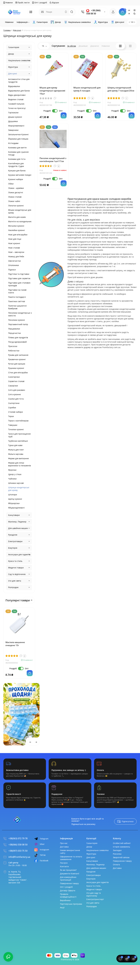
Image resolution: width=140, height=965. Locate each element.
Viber (42, 844)
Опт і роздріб (40, 2)
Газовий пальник (16, 103)
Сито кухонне (14, 394)
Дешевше (83, 46)
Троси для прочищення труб (19, 435)
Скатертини (13, 403)
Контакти (64, 866)
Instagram (44, 849)
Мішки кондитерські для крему (19, 211)
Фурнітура (13, 67)
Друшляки (13, 121)
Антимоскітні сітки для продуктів (19, 80)
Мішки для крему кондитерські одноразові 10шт (52, 90)
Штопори (12, 494)
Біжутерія (12, 548)
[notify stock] (64, 183)
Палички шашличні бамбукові (17, 307)
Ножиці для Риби (16, 256)
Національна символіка (19, 60)
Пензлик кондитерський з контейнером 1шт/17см (53, 160)
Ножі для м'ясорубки (17, 234)
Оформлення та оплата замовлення (71, 858)
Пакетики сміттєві (16, 301)
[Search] (66, 12)
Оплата (116, 864)
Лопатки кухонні (16, 205)
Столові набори (15, 412)
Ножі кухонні (14, 243)
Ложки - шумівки (16, 188)
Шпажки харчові (16, 483)
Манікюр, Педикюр (17, 521)
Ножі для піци (14, 239)
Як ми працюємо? (68, 870)
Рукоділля (12, 534)
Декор (11, 54)
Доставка (64, 846)
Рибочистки (13, 350)
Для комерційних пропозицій (68, 878)
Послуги (64, 863)
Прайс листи (23, 2)
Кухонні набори (15, 179)
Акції (62, 907)
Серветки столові (16, 381)
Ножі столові (14, 247)
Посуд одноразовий (17, 342)
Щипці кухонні (15, 499)
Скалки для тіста (16, 398)
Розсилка (117, 854)
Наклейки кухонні (16, 230)
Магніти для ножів (17, 217)
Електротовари (15, 541)
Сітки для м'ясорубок (18, 372)
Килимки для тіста (16, 159)
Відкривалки (14, 86)
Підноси (12, 269)
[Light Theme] (134, 10)
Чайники (12, 478)
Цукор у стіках (14, 474)
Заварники (13, 130)
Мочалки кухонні (16, 226)
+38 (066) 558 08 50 (93, 12)
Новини (9, 2)
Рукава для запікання (18, 355)
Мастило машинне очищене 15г (15, 644)
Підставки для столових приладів (19, 284)
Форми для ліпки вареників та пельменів (19, 464)
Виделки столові (16, 99)
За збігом (71, 46)
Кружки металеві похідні (19, 175)
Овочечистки (14, 261)
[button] (30, 742)
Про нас (64, 843)
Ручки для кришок (16, 363)
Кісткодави (13, 143)
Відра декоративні (17, 95)
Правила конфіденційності (68, 895)
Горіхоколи (13, 112)
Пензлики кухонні (16, 320)
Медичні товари (16, 567)
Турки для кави (15, 445)
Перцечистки (14, 333)
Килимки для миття (17, 147)
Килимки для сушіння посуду (18, 153)
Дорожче (94, 46)
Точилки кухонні (16, 429)
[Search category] (42, 12)
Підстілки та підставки (18, 274)
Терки (11, 416)
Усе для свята (14, 580)
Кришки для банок (17, 170)
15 (43, 46)
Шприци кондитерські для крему (18, 488)
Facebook (44, 860)
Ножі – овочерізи (16, 252)
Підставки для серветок (19, 278)
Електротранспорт (95, 899)
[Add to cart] (30, 673)
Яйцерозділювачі (16, 507)
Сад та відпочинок (17, 574)
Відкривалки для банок (19, 90)
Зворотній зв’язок (121, 857)
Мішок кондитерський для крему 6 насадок (86, 89)
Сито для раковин (16, 390)
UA (129, 10)
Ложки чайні (14, 201)
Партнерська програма (71, 904)
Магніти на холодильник (19, 221)
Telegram (44, 838)
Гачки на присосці (17, 108)
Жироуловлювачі (16, 125)
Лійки (11, 183)
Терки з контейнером (18, 420)
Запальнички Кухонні (18, 134)
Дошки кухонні (15, 117)
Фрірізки (12, 470)
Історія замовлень (121, 846)
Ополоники (13, 265)
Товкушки (12, 425)
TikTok (43, 855)
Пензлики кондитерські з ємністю (20, 314)
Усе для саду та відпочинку (93, 894)
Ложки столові (15, 197)
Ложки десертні (15, 192)
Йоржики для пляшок (18, 139)
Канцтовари (14, 515)
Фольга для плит (16, 449)
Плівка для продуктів (18, 337)
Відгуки (55, 2)
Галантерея (13, 47)
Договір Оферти (67, 890)
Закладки (117, 850)
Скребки (12, 407)
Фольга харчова (15, 454)
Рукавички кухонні (17, 359)
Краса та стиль (15, 561)
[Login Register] (113, 12)
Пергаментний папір (18, 324)
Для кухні (12, 73)
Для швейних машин (18, 528)
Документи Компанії (69, 873)
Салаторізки (14, 377)
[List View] (130, 46)
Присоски (12, 346)
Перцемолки (14, 328)
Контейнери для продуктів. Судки (16, 164)
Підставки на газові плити (17, 291)
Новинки (106, 46)
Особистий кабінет (122, 843)
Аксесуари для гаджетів (19, 554)
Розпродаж (13, 587)
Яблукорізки (14, 503)
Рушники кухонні (16, 368)
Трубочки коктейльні (18, 441)
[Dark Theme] (134, 13)
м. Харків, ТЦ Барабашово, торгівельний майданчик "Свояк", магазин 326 (17, 877)
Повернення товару (69, 883)
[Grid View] (120, 46)
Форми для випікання (18, 458)
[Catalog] (30, 12)
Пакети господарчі (17, 297)
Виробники (65, 900)
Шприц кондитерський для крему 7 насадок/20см (120, 89)
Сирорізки (13, 385)
